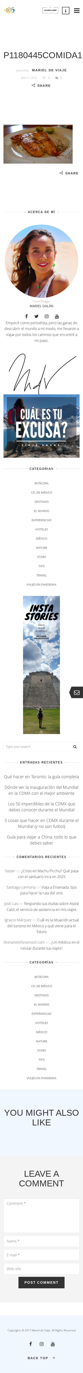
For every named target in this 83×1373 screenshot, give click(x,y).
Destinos (42, 502)
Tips (41, 566)
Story (41, 557)
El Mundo (41, 511)
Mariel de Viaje (49, 70)
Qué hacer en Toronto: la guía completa (41, 776)
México (41, 538)
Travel (41, 575)
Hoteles (41, 529)
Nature (41, 548)
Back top (38, 1358)
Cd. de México (41, 492)
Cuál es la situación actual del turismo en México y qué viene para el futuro (43, 925)
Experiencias (41, 520)
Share (44, 85)
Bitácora (41, 483)
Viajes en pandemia (41, 584)
